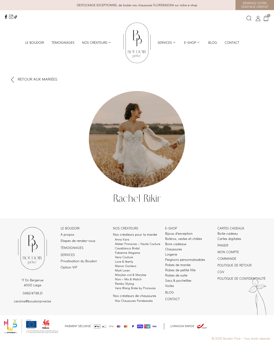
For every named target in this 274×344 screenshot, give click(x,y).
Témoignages (63, 43)
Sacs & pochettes (178, 280)
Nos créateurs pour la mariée (135, 234)
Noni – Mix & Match (128, 279)
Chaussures (173, 249)
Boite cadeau (227, 233)
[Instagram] (11, 17)
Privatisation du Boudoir (79, 261)
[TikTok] (15, 17)
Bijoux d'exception (179, 233)
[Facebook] (6, 17)
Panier (222, 245)
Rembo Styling (124, 283)
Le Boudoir (70, 228)
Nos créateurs (94, 43)
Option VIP (69, 267)
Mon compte (228, 252)
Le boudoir (34, 43)
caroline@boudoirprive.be (32, 301)
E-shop (190, 43)
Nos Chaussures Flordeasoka (134, 300)
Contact (232, 43)
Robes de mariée (178, 265)
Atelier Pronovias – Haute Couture (137, 244)
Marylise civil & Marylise (130, 274)
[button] (249, 19)
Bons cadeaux (175, 244)
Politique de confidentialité (241, 279)
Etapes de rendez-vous (78, 241)
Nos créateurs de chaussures (134, 296)
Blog (212, 43)
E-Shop (171, 228)
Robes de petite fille (180, 270)
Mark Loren (122, 270)
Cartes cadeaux (230, 228)
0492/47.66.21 (33, 293)
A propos (67, 234)
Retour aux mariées (37, 79)
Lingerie (171, 254)
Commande (226, 259)
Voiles (169, 286)
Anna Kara (122, 239)
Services (165, 43)
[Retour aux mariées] (13, 80)
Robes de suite (176, 275)
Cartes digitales (229, 239)
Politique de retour (234, 265)
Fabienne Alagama (127, 252)
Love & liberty (124, 261)
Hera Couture (124, 257)
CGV (220, 272)
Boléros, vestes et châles (183, 239)
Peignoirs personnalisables (185, 260)
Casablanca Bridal (127, 248)
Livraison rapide (182, 326)
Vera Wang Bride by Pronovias (135, 288)
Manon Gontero (125, 266)
